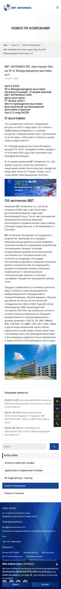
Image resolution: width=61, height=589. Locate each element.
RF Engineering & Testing (18, 478)
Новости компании (31, 45)
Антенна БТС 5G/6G (10, 552)
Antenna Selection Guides (19, 463)
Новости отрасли (14, 493)
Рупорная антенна (34, 556)
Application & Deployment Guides (24, 470)
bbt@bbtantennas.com (13, 527)
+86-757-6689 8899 (11, 541)
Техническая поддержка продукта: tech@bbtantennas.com (28, 531)
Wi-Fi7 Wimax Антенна (12, 556)
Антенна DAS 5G (31, 552)
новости (15, 45)
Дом (6, 45)
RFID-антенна (48, 552)
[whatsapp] (57, 416)
